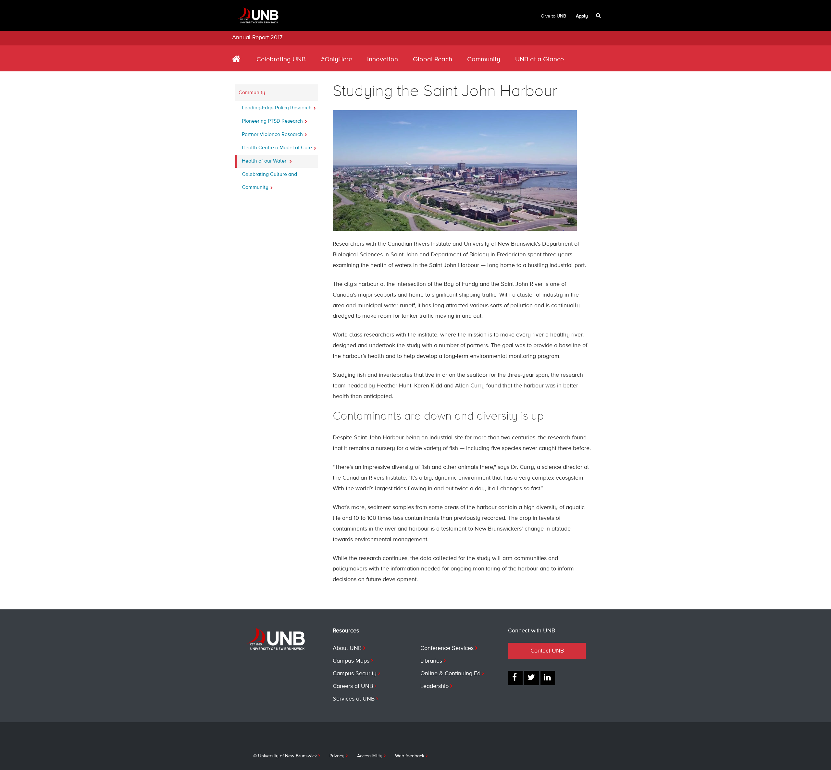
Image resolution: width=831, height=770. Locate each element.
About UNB (347, 648)
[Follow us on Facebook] (515, 678)
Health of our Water (265, 161)
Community (483, 59)
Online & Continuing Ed (450, 674)
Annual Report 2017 (257, 38)
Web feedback (409, 756)
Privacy (336, 756)
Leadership (434, 686)
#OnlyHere (336, 59)
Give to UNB (553, 16)
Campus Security (355, 674)
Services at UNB (354, 699)
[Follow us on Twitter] (531, 678)
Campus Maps (351, 661)
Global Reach (432, 59)
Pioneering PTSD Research (272, 121)
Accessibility (369, 756)
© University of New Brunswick (285, 756)
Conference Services (447, 648)
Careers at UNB (353, 686)
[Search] (599, 15)
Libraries (431, 661)
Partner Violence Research (272, 134)
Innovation (382, 59)
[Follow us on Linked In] (547, 678)
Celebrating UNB (281, 59)
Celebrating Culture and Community (269, 181)
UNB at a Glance (539, 59)
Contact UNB (547, 651)
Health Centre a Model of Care (277, 148)
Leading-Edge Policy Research (277, 108)
